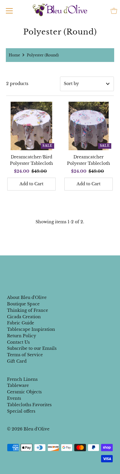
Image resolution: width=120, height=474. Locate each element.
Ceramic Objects (24, 392)
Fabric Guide (20, 323)
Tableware (18, 385)
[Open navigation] (9, 11)
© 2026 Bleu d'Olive (28, 429)
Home (14, 55)
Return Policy (21, 335)
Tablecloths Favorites (29, 404)
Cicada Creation (24, 316)
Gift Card (17, 361)
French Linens (22, 379)
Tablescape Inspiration (31, 329)
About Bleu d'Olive (27, 297)
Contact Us (18, 342)
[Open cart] (114, 11)
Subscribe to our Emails (32, 348)
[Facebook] (54, 267)
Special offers (21, 411)
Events (14, 398)
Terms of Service (25, 354)
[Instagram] (65, 267)
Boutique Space (23, 304)
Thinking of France (27, 310)
